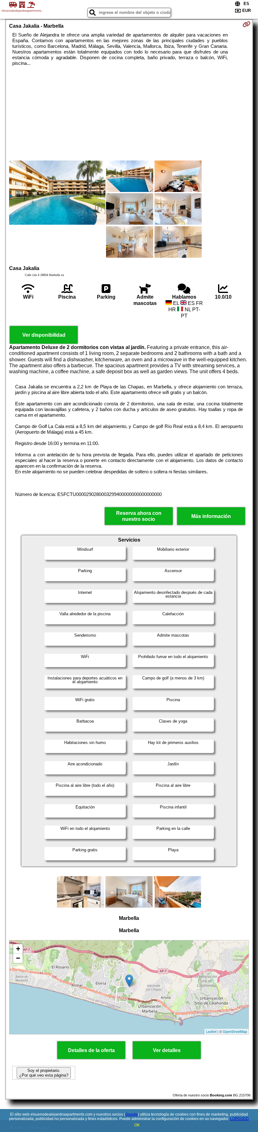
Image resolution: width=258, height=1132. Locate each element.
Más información (211, 516)
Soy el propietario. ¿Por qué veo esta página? (43, 1073)
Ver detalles (167, 1050)
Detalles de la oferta (91, 1050)
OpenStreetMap (235, 1031)
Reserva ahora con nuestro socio (138, 516)
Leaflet (211, 1031)
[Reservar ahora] (246, 24)
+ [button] (18, 949)
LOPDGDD (239, 1119)
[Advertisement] (129, 113)
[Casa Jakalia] (57, 193)
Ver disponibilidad (43, 335)
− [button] (18, 958)
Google (131, 1114)
